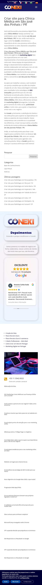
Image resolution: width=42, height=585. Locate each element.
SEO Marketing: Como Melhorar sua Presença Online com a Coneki (20, 395)
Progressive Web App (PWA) (12, 487)
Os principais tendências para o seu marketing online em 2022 (20, 450)
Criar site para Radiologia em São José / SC (18, 183)
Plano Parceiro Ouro (12, 336)
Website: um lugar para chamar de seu (15, 462)
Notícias (7, 172)
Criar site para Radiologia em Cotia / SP (17, 198)
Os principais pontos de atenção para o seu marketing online (20, 423)
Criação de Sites (11, 333)
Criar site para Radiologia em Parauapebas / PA (20, 180)
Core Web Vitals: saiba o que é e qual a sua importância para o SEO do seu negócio (20, 440)
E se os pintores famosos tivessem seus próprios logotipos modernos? (18, 496)
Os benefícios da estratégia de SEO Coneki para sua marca (19, 470)
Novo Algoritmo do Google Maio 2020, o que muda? (19, 479)
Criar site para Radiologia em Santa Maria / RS (20, 186)
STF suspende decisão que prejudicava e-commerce (19, 530)
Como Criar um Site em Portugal (17, 344)
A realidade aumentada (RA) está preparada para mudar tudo (19, 505)
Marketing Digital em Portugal (16, 346)
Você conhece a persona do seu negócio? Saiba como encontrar (20, 404)
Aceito (6, 581)
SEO (31, 90)
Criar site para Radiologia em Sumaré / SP (18, 204)
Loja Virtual (8, 169)
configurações (24, 578)
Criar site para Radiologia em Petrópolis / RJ (19, 201)
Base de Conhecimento (12, 165)
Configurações (27, 581)
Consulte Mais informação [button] (17, 302)
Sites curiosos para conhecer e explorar (16, 514)
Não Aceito (15, 581)
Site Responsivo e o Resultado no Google (16, 539)
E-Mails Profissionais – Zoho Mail (17, 341)
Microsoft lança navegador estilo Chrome (16, 522)
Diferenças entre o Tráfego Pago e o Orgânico (17, 432)
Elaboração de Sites (10, 386)
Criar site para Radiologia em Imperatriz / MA (19, 189)
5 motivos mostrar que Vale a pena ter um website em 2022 (20, 413)
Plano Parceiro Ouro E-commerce (17, 338)
